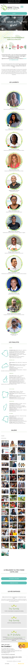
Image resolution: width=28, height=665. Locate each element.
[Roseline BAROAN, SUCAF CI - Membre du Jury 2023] (5, 505)
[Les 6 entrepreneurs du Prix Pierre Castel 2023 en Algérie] (5, 443)
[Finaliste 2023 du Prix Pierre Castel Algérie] (13, 464)
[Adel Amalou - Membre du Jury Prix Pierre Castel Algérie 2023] (21, 443)
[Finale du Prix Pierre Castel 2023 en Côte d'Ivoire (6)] (5, 532)
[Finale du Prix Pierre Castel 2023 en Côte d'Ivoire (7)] (21, 525)
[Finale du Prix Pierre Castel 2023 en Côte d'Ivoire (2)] (13, 539)
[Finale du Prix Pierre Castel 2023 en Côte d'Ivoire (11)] (5, 525)
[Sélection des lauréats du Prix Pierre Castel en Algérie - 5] (5, 491)
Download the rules (14, 582)
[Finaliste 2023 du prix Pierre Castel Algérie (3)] (5, 450)
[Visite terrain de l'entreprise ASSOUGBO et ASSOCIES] (21, 498)
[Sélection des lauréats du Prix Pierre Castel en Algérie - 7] (21, 478)
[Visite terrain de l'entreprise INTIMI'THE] (5, 553)
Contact (18, 2)
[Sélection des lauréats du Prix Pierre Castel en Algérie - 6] (13, 484)
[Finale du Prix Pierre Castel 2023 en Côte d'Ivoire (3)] (5, 539)
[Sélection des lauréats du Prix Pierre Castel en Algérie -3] (13, 478)
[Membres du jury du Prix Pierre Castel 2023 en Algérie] (21, 450)
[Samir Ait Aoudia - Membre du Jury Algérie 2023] (21, 491)
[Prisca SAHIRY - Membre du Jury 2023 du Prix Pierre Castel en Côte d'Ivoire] (13, 505)
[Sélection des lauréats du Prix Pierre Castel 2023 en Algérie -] (21, 464)
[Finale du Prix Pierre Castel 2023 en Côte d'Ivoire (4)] (21, 532)
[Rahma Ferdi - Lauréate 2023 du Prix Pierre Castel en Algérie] (13, 457)
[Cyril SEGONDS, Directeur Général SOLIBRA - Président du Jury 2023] (5, 546)
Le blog (14, 13)
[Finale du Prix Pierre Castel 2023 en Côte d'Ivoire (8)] (21, 519)
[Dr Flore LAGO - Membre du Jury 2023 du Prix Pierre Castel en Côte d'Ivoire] (21, 539)
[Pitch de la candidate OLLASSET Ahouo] (21, 505)
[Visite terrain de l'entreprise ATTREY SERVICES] (13, 498)
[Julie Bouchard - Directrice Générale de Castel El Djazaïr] (13, 443)
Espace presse (12, 2)
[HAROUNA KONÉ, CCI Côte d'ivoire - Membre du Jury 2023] (21, 512)
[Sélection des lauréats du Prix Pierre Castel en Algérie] (5, 464)
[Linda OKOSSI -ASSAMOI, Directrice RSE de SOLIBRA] (13, 512)
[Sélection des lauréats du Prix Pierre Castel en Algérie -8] (13, 491)
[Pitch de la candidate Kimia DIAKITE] (5, 512)
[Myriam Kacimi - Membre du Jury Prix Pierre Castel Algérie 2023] (5, 457)
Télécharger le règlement (14, 578)
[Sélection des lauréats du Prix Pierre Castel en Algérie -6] (13, 471)
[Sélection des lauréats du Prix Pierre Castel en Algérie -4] (5, 478)
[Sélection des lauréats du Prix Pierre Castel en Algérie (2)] (21, 471)
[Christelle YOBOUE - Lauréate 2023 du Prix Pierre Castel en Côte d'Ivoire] (13, 546)
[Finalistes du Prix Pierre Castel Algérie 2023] (13, 450)
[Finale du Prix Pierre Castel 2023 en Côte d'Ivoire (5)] (13, 532)
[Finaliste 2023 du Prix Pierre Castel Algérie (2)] (21, 457)
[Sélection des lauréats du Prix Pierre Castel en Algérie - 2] (5, 471)
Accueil (7, 17)
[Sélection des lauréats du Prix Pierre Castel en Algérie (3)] (5, 484)
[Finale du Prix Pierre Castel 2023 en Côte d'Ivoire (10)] (13, 525)
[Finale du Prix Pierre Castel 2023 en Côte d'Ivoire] (5, 519)
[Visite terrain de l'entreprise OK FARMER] (21, 546)
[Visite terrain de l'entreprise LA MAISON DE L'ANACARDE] (5, 498)
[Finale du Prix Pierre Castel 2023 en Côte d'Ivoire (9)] (13, 519)
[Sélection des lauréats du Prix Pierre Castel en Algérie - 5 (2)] (21, 484)
